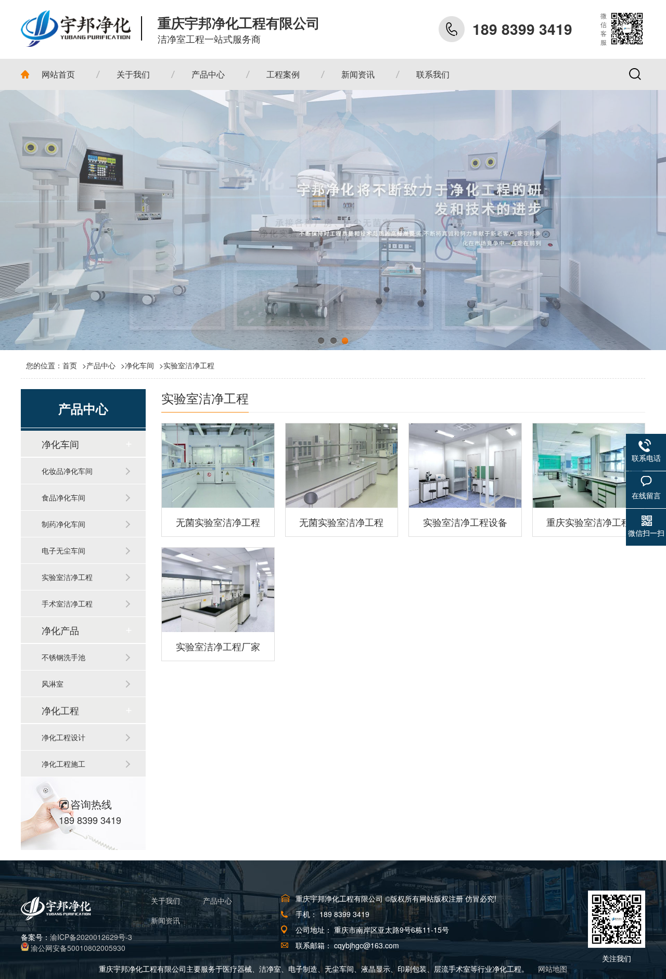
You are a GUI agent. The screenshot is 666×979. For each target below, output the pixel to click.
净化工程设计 (63, 737)
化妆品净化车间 (67, 471)
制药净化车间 (63, 524)
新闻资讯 (165, 920)
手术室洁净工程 (67, 603)
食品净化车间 (63, 497)
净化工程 (60, 710)
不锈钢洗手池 (63, 657)
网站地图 (552, 968)
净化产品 (60, 630)
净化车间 (139, 365)
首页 (74, 365)
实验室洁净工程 (188, 365)
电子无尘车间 (63, 550)
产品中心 (101, 365)
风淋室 (52, 683)
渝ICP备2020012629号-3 (91, 937)
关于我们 (165, 900)
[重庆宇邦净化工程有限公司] (81, 28)
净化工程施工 (63, 763)
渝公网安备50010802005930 (78, 948)
